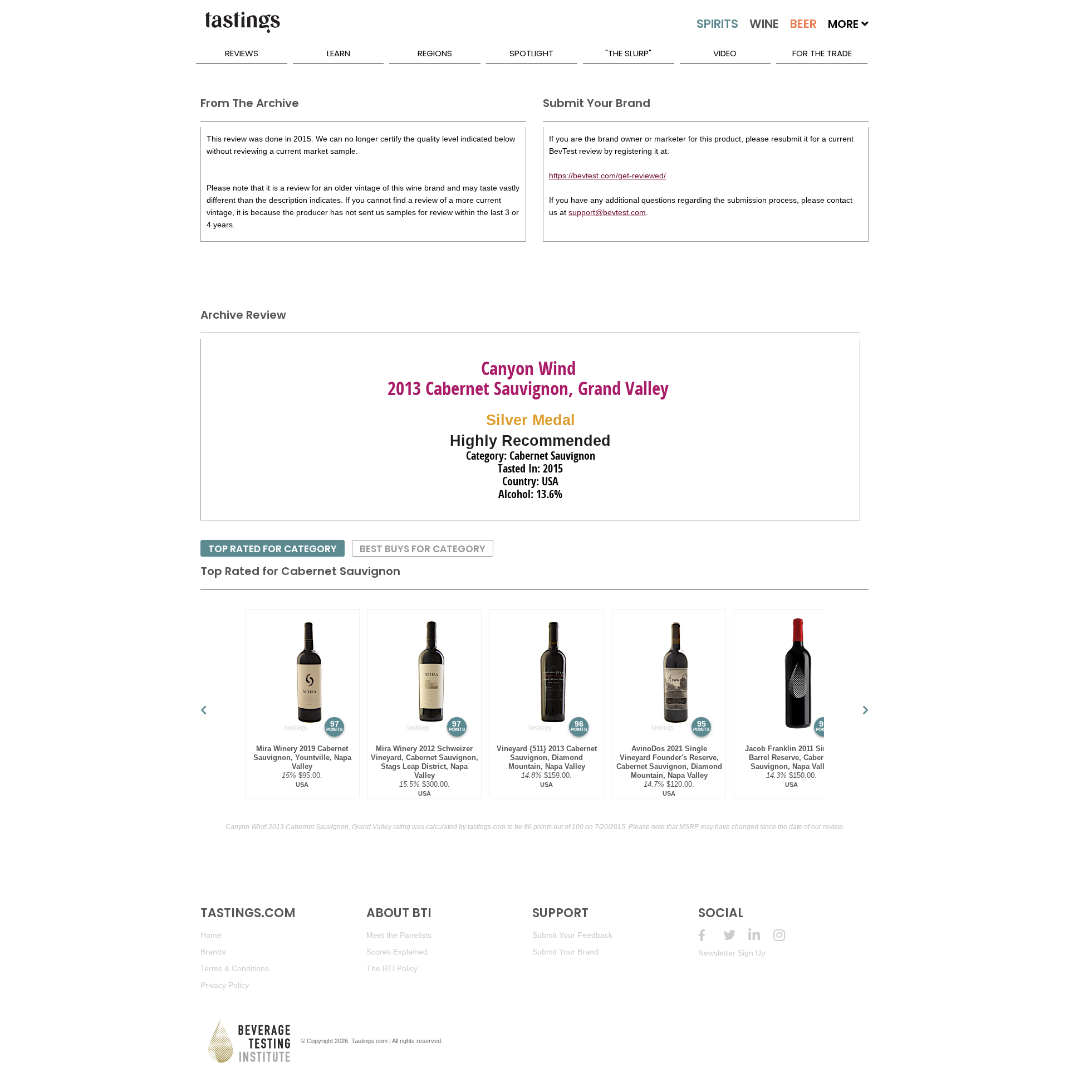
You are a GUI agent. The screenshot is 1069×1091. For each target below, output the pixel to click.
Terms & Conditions (234, 968)
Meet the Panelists (398, 935)
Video (725, 53)
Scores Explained (397, 951)
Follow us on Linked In (760, 935)
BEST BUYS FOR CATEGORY (423, 549)
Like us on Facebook (710, 935)
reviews (241, 53)
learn (338, 53)
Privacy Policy (224, 985)
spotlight (531, 53)
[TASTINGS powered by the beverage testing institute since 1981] (242, 28)
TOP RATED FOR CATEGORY (272, 549)
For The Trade (822, 53)
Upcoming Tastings (785, 935)
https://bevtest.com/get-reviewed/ (607, 175)
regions (435, 53)
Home (211, 935)
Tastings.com (369, 1041)
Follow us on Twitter (735, 935)
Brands (212, 951)
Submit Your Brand (565, 951)
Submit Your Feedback (572, 935)
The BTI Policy (392, 968)
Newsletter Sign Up (732, 952)
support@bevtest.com (607, 212)
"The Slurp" (628, 53)
